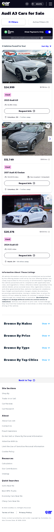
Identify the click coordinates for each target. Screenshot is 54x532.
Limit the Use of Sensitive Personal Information (23, 446)
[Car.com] (6, 4)
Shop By (5, 393)
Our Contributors (9, 468)
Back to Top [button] (25, 380)
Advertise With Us (10, 441)
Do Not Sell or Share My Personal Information (22, 436)
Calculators (7, 463)
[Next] (50, 139)
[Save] (48, 54)
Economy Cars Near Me (12, 496)
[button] (27, 4)
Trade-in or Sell (9, 398)
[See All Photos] (27, 139)
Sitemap (5, 473)
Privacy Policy (25, 512)
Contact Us (7, 426)
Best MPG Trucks (9, 491)
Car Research (8, 408)
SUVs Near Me (8, 485)
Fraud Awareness (9, 431)
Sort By (45, 46)
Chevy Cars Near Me (11, 501)
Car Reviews (7, 403)
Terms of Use (8, 512)
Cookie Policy (8, 451)
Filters (14, 22)
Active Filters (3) (40, 22)
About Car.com (8, 420)
